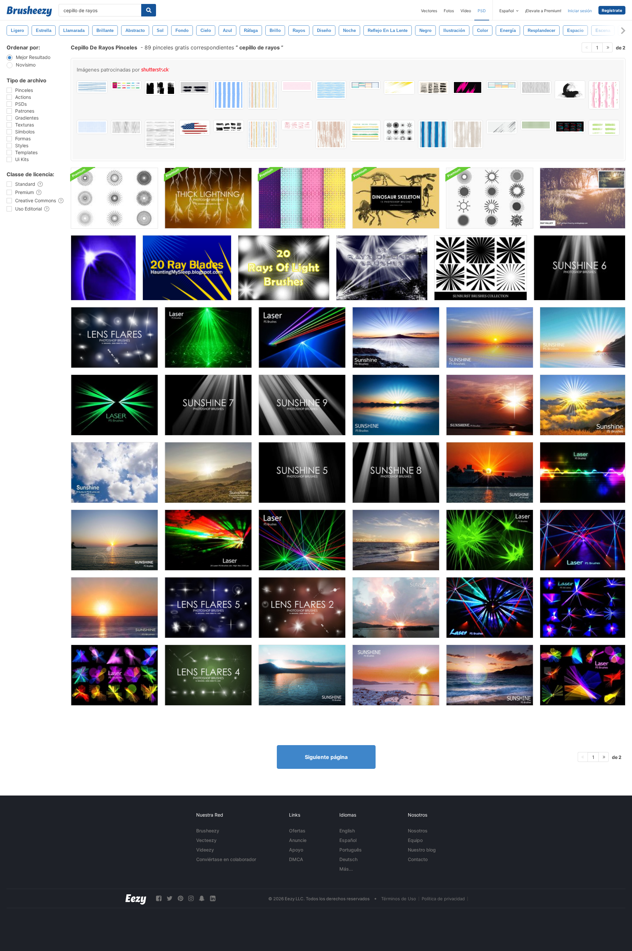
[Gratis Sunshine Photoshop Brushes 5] (302, 472)
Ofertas (297, 830)
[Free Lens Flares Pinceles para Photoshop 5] (208, 607)
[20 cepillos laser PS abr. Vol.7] (489, 540)
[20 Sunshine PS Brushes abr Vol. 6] (302, 675)
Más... (346, 869)
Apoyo (296, 850)
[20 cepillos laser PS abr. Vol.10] (114, 675)
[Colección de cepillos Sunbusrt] (480, 267)
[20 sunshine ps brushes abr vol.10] (582, 337)
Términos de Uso (398, 898)
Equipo (415, 840)
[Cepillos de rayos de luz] (103, 267)
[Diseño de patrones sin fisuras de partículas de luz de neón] (302, 198)
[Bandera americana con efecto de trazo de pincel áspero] (194, 127)
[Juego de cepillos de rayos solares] (114, 198)
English (347, 830)
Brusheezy (207, 830)
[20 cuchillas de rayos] (187, 267)
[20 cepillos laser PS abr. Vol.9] (582, 675)
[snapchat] (202, 898)
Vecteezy (206, 840)
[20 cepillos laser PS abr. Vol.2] (582, 472)
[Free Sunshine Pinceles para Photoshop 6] (579, 267)
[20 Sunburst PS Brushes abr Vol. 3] (114, 540)
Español (347, 840)
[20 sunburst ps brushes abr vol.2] (208, 472)
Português (350, 850)
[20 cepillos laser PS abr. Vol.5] (302, 540)
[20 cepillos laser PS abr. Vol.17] (582, 540)
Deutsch (348, 859)
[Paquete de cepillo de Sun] (489, 198)
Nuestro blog (422, 850)
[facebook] (158, 898)
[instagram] (191, 898)
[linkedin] (212, 898)
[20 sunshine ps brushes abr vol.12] (489, 675)
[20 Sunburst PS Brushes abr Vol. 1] (114, 472)
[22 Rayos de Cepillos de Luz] (382, 267)
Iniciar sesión (580, 10)
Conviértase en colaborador (226, 859)
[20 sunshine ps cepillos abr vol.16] (114, 607)
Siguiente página (326, 757)
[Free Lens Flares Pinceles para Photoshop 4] (208, 675)
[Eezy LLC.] (135, 898)
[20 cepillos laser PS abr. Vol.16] (489, 607)
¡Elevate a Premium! (543, 10)
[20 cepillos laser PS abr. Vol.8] (114, 405)
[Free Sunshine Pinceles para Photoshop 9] (302, 405)
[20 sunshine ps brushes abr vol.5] (395, 607)
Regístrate (612, 10)
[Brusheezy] (29, 11)
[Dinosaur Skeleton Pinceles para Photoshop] (395, 198)
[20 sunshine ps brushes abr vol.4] (395, 675)
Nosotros (418, 830)
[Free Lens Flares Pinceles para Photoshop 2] (302, 607)
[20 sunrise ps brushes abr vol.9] (489, 337)
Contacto (418, 859)
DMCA (296, 859)
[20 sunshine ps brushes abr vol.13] (489, 405)
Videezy (205, 850)
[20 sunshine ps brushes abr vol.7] (489, 472)
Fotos (449, 10)
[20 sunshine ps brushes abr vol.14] (582, 405)
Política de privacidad (443, 898)
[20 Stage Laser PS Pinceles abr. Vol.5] (208, 337)
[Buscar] (148, 10)
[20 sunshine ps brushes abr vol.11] (395, 540)
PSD (482, 10)
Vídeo (466, 10)
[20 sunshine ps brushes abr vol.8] (395, 405)
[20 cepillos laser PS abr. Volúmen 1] (208, 540)
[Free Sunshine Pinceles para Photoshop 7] (208, 405)
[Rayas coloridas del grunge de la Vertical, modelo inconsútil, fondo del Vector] (262, 94)
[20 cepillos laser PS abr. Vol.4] (302, 337)
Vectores (429, 10)
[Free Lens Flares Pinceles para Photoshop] (114, 337)
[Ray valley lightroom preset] (582, 198)
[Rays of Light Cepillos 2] (283, 267)
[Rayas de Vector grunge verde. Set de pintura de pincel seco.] (604, 127)
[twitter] (169, 898)
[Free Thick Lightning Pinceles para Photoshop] (208, 198)
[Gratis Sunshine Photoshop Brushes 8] (395, 472)
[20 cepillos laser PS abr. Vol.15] (582, 607)
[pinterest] (180, 898)
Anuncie (297, 840)
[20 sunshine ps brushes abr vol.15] (395, 337)
